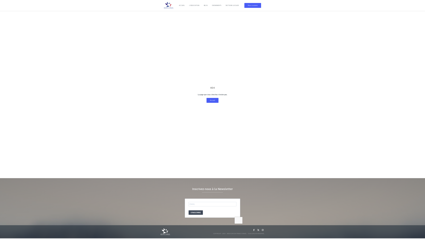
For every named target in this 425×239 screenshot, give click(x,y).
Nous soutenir (253, 5)
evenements (216, 5)
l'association (194, 5)
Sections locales (232, 5)
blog (206, 5)
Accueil (182, 5)
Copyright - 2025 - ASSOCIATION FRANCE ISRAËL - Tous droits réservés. (239, 233)
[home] (168, 5)
